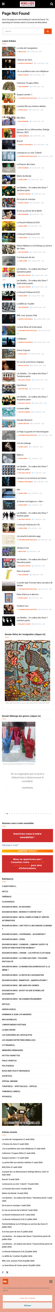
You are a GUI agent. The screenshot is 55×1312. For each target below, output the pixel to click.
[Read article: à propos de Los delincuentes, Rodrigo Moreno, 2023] (8, 133)
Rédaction (22, 51)
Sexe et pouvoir (23, 571)
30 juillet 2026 (38, 275)
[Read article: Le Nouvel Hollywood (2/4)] (8, 296)
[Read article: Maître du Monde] (8, 179)
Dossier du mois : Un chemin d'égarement (22, 999)
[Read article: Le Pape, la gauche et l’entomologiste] (8, 435)
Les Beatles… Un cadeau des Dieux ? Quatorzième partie (26, 1244)
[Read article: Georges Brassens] (8, 423)
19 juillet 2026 (40, 342)
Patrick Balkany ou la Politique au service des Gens (23, 1224)
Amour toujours (23, 350)
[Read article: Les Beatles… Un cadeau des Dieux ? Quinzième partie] (8, 272)
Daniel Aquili (23, 110)
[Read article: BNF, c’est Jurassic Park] (8, 319)
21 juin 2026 (34, 447)
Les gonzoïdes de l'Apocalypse (17, 1035)
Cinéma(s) (6, 896)
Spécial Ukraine (10, 1081)
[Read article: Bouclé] (8, 144)
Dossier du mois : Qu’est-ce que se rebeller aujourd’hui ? (23, 992)
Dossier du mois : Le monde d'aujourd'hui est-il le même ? (26, 968)
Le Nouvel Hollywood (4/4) (28, 222)
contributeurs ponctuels (28, 98)
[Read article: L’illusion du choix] (8, 63)
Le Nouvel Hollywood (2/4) (28, 292)
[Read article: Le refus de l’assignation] (8, 51)
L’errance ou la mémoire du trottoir (31, 478)
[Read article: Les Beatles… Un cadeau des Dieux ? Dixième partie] (8, 516)
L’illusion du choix (24, 60)
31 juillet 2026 (35, 237)
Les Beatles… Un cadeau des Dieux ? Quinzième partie (25, 1236)
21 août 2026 (33, 51)
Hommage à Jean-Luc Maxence (17, 1014)
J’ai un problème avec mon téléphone (33, 71)
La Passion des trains (26, 164)
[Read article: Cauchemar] (8, 389)
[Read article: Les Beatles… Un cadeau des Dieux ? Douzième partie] (8, 400)
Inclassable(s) (9, 1019)
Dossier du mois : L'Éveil (13, 939)
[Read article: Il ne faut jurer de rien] (8, 261)
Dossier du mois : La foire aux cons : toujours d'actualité (24, 960)
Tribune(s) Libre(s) (11, 1091)
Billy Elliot (21, 118)
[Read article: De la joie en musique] (8, 203)
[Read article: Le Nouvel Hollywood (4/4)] (8, 226)
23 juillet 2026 (35, 296)
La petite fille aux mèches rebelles (31, 106)
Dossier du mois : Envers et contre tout (22, 912)
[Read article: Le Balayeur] (8, 342)
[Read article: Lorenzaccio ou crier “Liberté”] (8, 156)
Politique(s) (8, 1066)
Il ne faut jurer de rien (26, 257)
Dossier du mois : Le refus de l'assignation (23, 975)
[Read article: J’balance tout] (8, 551)
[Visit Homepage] (27, 4)
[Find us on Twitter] (7, 1272)
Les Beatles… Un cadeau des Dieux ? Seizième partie (24, 1198)
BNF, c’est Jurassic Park (27, 315)
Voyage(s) (7, 1096)
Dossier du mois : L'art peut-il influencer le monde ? (27, 927)
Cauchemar (21, 385)
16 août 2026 (39, 144)
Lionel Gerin (23, 179)
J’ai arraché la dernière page (28, 536)
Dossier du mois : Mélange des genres (20, 985)
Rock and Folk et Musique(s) (16, 1071)
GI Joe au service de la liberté (29, 211)
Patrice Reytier (24, 423)
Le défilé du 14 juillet (25, 304)
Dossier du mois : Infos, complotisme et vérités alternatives (25, 919)
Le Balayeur (22, 339)
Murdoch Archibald (26, 63)
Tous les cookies (27, 1298)
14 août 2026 (35, 168)
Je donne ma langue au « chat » (30, 501)
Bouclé (20, 141)
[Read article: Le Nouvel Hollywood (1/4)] (8, 528)
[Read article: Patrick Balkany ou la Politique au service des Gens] (8, 249)
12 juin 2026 (39, 481)
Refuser (27, 1305)
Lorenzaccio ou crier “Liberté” (29, 153)
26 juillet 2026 (38, 287)
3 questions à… (9, 886)
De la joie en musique (26, 199)
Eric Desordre (24, 86)
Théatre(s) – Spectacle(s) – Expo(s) (19, 1086)
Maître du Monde (24, 176)
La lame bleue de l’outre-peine (29, 327)
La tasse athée (23, 408)
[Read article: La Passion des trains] (8, 168)
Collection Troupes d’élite (27, 83)
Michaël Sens (23, 389)
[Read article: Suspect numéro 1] (8, 98)
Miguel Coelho (24, 203)
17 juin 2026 (37, 473)
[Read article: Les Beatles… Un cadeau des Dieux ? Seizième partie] (8, 191)
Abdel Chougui (24, 75)
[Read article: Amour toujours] (8, 354)
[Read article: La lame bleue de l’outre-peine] (8, 330)
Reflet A (20, 455)
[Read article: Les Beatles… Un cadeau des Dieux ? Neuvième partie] (8, 563)
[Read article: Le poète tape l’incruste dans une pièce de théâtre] (8, 586)
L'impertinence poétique (14, 1025)
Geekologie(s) (9, 1009)
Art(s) (5, 891)
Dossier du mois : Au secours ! (16, 907)
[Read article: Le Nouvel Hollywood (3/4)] (8, 237)
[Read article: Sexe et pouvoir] (8, 574)
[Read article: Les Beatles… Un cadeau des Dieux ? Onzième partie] (8, 470)
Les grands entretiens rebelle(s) (19, 1040)
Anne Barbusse (24, 136)
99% (18, 490)
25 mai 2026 (37, 624)
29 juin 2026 (37, 412)
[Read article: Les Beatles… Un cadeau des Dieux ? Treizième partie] (8, 377)
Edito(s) (6, 1004)
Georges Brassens (24, 420)
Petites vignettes (11, 1055)
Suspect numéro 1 (24, 94)
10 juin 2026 (37, 519)
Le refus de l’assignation (27, 48)
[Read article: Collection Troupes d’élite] (8, 86)
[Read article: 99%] (8, 493)
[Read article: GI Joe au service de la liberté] (8, 214)
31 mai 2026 (35, 574)
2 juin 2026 (37, 566)
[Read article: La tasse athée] (8, 412)
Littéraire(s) (8, 1045)
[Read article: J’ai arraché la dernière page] (8, 540)
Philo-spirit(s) (9, 1061)
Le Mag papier (8, 1030)
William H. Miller (24, 194)
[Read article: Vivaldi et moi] (8, 609)
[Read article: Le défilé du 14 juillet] (8, 307)
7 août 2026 (37, 194)
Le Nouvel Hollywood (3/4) (28, 234)
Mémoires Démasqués (12, 1050)
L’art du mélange (24, 443)
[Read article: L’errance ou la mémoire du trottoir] (8, 482)
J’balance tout (23, 548)
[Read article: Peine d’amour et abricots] (8, 598)
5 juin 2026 (33, 528)
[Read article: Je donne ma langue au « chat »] (8, 505)
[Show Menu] (3, 4)
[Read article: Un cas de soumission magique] (8, 365)
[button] (51, 1281)
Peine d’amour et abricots (28, 594)
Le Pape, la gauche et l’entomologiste (33, 431)
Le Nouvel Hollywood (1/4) (28, 524)
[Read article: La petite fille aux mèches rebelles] (8, 110)
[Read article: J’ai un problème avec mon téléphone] (8, 75)
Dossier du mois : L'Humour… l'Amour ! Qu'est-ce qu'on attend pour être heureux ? (25, 946)
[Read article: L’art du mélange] (8, 447)
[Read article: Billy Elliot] (8, 121)
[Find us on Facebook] (2, 1272)
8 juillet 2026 (35, 389)
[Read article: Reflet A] (8, 458)
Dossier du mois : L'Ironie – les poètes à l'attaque (26, 953)
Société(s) (7, 1076)
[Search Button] (51, 4)
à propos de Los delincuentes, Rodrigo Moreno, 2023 (24, 1172)
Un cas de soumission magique (30, 362)
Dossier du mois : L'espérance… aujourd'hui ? (24, 934)
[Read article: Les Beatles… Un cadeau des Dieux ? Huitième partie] (8, 621)
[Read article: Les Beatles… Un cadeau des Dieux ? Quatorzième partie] (8, 284)
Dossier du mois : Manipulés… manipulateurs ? (25, 980)
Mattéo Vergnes (24, 412)
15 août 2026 (44, 156)
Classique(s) (8, 902)
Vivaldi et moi (22, 606)
